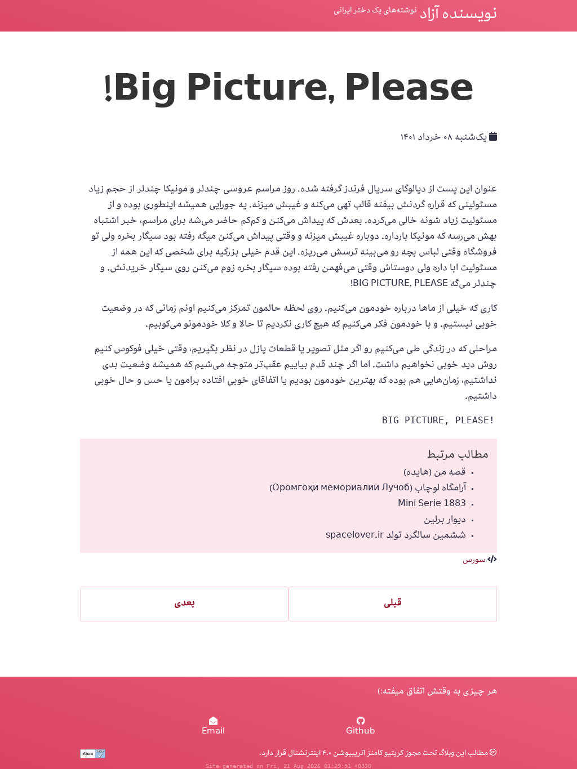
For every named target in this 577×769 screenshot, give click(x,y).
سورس (474, 561)
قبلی (393, 604)
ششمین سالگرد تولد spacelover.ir (396, 536)
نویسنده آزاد (458, 15)
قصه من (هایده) (434, 473)
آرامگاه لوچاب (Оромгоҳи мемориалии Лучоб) (367, 489)
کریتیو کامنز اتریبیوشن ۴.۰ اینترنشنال (344, 753)
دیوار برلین (445, 520)
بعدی (184, 604)
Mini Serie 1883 (432, 504)
